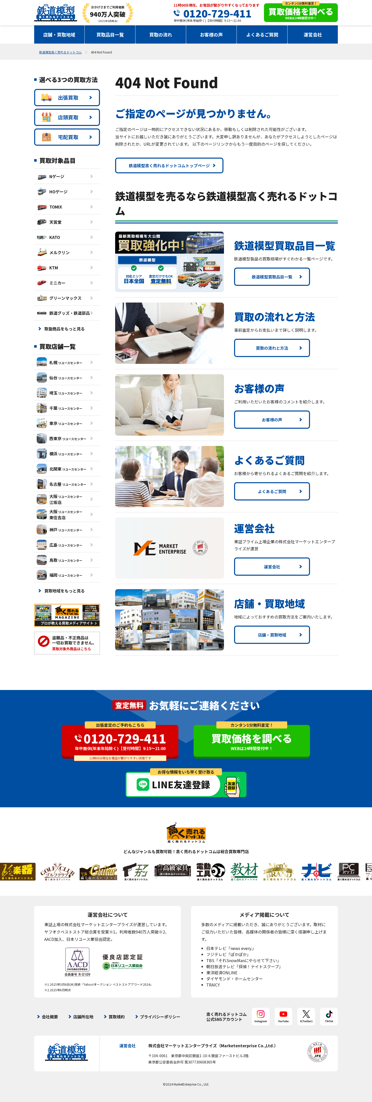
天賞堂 (55, 222)
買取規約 (117, 1017)
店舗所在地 (83, 1017)
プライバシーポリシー (160, 1017)
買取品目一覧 (110, 34)
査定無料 (129, 705)
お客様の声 (211, 34)
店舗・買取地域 (59, 34)
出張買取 (68, 97)
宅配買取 (68, 137)
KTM (53, 268)
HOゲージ (58, 192)
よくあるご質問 (262, 34)
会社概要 (50, 1017)
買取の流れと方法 (272, 348)
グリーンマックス (65, 298)
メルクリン (59, 252)
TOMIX (55, 207)
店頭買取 (68, 117)
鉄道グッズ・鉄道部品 (69, 313)
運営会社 (313, 34)
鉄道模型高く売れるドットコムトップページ (169, 165)
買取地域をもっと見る (64, 591)
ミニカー (57, 283)
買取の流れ (160, 34)
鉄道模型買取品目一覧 (272, 277)
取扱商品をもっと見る (64, 329)
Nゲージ (56, 176)
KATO (54, 237)
